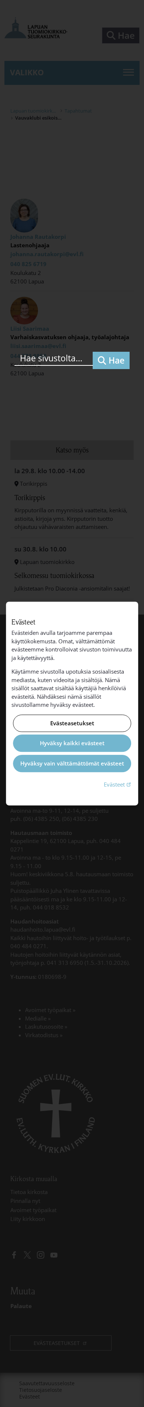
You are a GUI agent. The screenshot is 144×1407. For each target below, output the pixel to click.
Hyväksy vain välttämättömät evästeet (72, 763)
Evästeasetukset (72, 723)
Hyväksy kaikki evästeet (72, 743)
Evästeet (118, 784)
